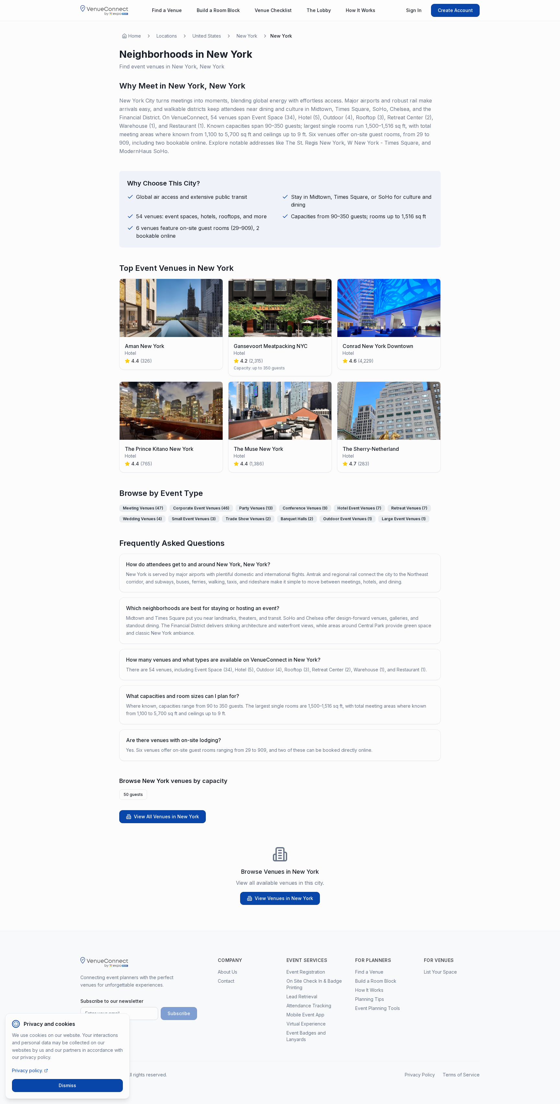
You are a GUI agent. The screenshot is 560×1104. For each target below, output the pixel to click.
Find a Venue (167, 10)
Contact (226, 981)
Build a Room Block (218, 10)
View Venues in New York (284, 898)
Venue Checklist (273, 10)
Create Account (455, 10)
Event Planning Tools (377, 1008)
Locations (167, 36)
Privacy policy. (27, 1070)
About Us (227, 972)
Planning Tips (369, 999)
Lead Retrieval (301, 996)
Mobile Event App (305, 1014)
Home (134, 36)
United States (206, 36)
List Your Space (440, 972)
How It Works (360, 10)
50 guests (133, 794)
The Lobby (319, 10)
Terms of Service (461, 1074)
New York (247, 36)
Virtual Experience (306, 1023)
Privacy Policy (420, 1074)
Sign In (414, 10)
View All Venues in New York (166, 816)
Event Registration (305, 972)
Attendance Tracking (308, 1005)
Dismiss (67, 1085)
